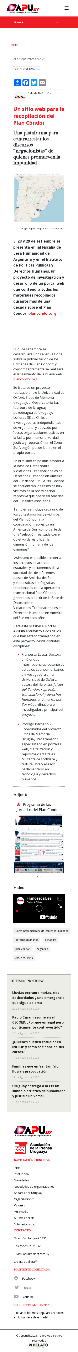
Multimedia (21, 1212)
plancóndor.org (42, 313)
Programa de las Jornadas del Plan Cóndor (38, 807)
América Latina (24, 958)
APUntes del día (24, 1218)
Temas (18, 22)
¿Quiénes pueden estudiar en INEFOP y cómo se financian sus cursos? (38, 1047)
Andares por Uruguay (28, 1193)
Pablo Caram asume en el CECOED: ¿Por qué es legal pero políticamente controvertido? (38, 1022)
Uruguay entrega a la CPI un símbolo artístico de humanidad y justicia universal (39, 1091)
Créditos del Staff (25, 1262)
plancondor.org (25, 379)
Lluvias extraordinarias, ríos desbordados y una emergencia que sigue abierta (38, 997)
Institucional (21, 1174)
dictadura (50, 940)
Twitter (26, 1288)
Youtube (28, 1297)
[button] (61, 843)
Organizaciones (24, 1199)
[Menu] (66, 8)
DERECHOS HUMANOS (27, 69)
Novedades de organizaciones (34, 1187)
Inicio (14, 45)
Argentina (42, 949)
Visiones (19, 1205)
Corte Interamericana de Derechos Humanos (41, 931)
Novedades (21, 1180)
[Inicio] (23, 8)
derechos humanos (26, 940)
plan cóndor (22, 949)
